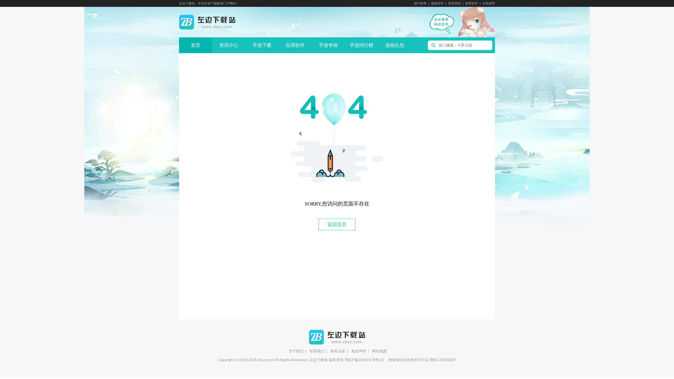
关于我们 (296, 351)
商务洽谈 (337, 351)
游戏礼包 (394, 45)
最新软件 (437, 3)
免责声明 (358, 351)
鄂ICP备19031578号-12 (364, 360)
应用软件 (295, 45)
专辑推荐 (488, 3)
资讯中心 (228, 45)
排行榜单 (420, 3)
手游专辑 (328, 45)
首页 (195, 45)
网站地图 (379, 351)
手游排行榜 (361, 45)
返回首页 (337, 224)
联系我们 (317, 351)
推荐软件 (471, 3)
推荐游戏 (454, 3)
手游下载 (261, 45)
